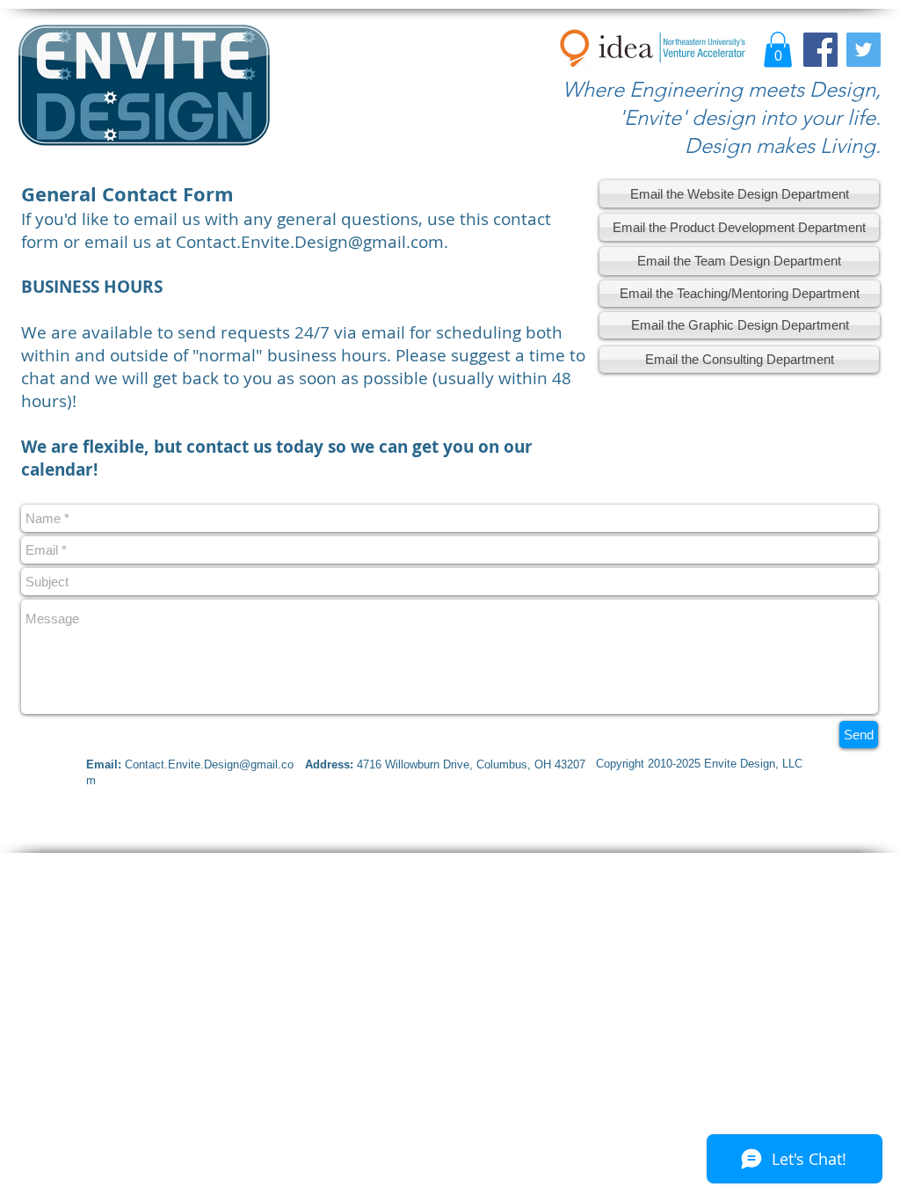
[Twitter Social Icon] (863, 50)
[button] (778, 50)
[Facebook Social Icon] (820, 50)
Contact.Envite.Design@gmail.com (310, 241)
